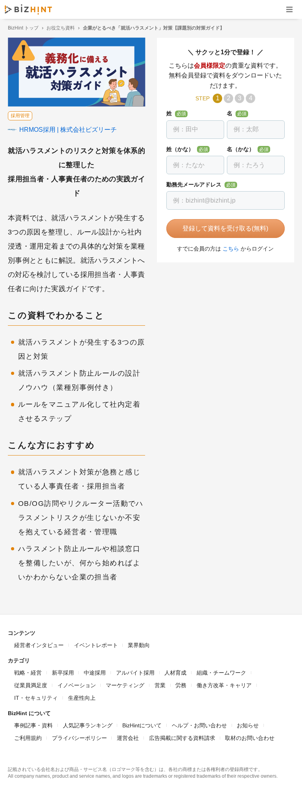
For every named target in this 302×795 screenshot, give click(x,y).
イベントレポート (96, 645)
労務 (180, 685)
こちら (231, 248)
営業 (160, 685)
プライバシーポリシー (79, 738)
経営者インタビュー (39, 645)
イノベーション (76, 685)
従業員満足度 (30, 685)
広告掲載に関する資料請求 (182, 738)
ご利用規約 (28, 738)
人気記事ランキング (87, 725)
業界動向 (139, 645)
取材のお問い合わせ (249, 738)
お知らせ (248, 725)
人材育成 (175, 673)
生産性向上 (82, 698)
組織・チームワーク (221, 673)
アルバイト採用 (135, 673)
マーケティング (125, 685)
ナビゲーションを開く (289, 9)
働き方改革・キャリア (224, 685)
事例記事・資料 (33, 725)
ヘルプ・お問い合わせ (199, 725)
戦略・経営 (28, 673)
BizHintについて (142, 725)
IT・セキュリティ (36, 698)
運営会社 (128, 738)
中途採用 (95, 673)
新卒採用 (63, 673)
